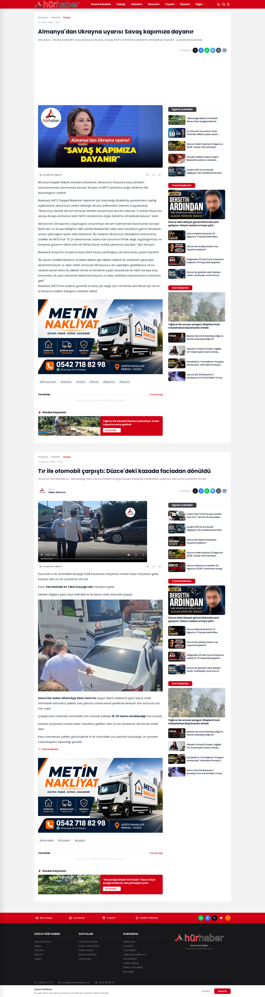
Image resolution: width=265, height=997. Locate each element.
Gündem (136, 4)
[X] (214, 918)
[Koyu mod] (219, 4)
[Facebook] (207, 918)
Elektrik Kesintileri (88, 954)
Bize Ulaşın (46, 918)
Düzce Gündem (101, 4)
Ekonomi (153, 4)
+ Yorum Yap (156, 394)
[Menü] (229, 4)
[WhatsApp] (201, 918)
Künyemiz (79, 918)
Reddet (206, 991)
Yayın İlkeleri (129, 950)
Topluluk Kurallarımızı (134, 954)
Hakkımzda (129, 941)
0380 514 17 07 (45, 982)
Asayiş (121, 4)
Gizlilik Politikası (149, 918)
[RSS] (228, 918)
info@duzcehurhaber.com (76, 982)
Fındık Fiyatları (86, 950)
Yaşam (169, 4)
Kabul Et (222, 991)
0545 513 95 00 (106, 982)
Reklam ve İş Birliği (132, 967)
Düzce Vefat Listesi (89, 945)
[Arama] (223, 4)
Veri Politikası (130, 958)
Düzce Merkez (50, 749)
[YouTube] (221, 918)
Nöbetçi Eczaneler (88, 941)
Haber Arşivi (85, 958)
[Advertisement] (132, 80)
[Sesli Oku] (147, 174)
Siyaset (185, 4)
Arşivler (111, 918)
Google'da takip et (52, 174)
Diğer (199, 4)
